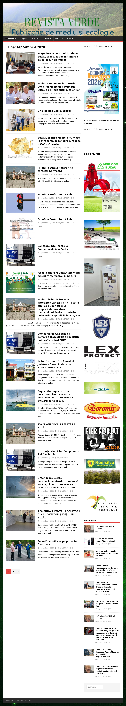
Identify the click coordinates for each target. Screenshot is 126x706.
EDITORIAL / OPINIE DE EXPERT (105, 527)
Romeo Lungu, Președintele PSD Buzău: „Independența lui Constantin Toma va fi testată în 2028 (106, 587)
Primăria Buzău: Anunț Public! (56, 219)
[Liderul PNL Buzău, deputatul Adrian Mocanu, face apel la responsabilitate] (89, 654)
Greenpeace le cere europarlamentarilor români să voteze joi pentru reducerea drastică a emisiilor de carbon (58, 482)
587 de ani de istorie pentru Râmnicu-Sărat (105, 539)
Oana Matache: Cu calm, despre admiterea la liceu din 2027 (106, 553)
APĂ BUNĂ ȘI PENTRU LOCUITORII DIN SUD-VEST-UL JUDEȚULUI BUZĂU (59, 514)
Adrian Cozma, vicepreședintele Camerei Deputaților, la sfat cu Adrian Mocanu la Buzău (106, 569)
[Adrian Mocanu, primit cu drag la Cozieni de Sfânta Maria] (89, 606)
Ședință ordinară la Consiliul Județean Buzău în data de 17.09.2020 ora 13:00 (56, 364)
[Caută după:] (95, 687)
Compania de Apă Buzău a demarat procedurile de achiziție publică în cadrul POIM (58, 337)
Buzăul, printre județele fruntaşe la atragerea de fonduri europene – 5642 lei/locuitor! (59, 141)
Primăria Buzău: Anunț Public (56, 194)
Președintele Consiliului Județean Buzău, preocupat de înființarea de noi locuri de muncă (59, 56)
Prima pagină (10, 39)
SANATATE (59, 39)
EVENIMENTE (90, 520)
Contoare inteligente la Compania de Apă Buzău (53, 247)
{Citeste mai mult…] (61, 75)
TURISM (70, 39)
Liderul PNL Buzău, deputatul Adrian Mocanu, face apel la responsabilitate (107, 653)
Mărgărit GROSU (63, 63)
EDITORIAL (35, 39)
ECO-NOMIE (47, 39)
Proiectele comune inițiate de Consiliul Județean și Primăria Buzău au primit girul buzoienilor (59, 86)
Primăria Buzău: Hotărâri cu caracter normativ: (55, 169)
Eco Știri (23, 39)
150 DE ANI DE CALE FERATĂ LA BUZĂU (56, 426)
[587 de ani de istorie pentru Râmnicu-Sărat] (89, 543)
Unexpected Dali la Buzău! (54, 110)
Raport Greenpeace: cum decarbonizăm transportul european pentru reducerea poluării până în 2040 (55, 395)
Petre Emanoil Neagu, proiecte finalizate (57, 543)
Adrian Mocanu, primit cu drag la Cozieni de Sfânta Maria (106, 603)
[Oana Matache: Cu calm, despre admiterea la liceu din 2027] (89, 556)
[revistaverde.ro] (63, 35)
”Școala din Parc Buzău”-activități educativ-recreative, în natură (59, 274)
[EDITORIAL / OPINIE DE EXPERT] (89, 531)
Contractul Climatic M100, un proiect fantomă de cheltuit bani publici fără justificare (106, 669)
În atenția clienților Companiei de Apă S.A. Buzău (59, 452)
